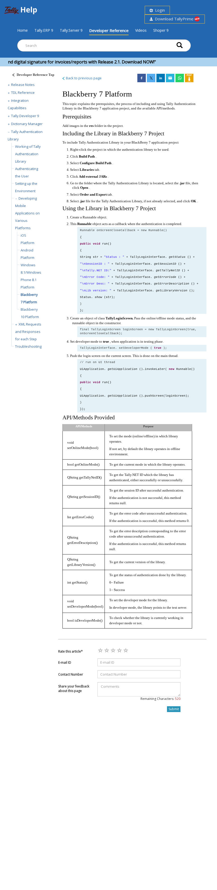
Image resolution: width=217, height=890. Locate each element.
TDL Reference (23, 92)
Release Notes (23, 84)
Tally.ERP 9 (43, 30)
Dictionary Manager (27, 123)
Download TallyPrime (174, 18)
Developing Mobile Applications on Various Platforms (27, 213)
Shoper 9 (161, 30)
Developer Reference (109, 30)
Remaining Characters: (160, 698)
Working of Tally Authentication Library (28, 154)
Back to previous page (83, 78)
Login (159, 10)
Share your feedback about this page (73, 688)
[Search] (180, 45)
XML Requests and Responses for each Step (28, 331)
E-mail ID (64, 662)
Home (22, 30)
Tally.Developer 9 (25, 115)
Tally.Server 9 (71, 30)
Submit (174, 709)
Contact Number (70, 674)
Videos (141, 30)
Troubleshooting (28, 346)
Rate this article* (70, 651)
